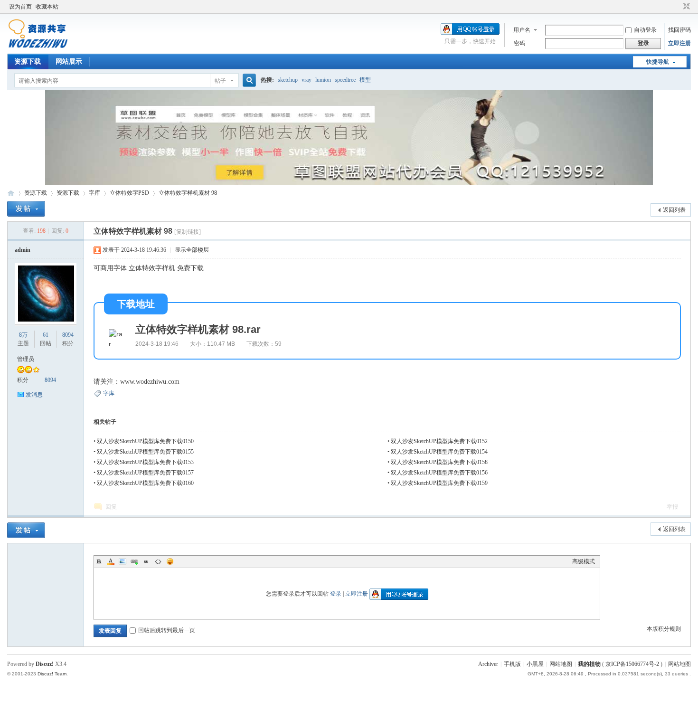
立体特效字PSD (129, 193)
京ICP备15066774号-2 (632, 664)
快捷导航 (657, 61)
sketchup (288, 79)
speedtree (345, 79)
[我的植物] (37, 48)
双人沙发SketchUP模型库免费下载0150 (145, 441)
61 (45, 335)
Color (110, 561)
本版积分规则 (664, 629)
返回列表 (674, 210)
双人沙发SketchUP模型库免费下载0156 (439, 472)
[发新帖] (26, 209)
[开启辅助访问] (677, 6)
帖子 (220, 80)
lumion (323, 79)
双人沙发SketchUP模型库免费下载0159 (439, 483)
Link (134, 561)
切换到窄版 (685, 6)
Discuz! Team (52, 673)
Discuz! (45, 664)
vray (306, 79)
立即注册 (679, 43)
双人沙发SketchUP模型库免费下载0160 (145, 483)
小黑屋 (535, 664)
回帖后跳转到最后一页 (166, 630)
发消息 (34, 394)
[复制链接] (187, 231)
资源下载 (27, 61)
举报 (672, 506)
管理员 (25, 359)
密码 (519, 43)
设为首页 (20, 6)
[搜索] (248, 80)
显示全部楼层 (192, 250)
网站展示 (69, 61)
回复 (111, 506)
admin (22, 250)
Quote (146, 561)
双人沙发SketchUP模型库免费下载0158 (439, 462)
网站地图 (560, 664)
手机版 (512, 664)
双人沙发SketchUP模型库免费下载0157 (145, 472)
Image (122, 561)
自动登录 (645, 30)
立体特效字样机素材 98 (188, 193)
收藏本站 (47, 6)
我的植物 (11, 193)
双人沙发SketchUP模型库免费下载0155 (145, 451)
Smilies (170, 561)
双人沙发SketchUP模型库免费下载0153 (145, 462)
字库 (94, 193)
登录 (335, 593)
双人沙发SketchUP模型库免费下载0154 (439, 451)
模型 (365, 79)
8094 (68, 335)
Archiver (488, 664)
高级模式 (583, 561)
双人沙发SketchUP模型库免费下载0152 (439, 441)
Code (158, 561)
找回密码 (679, 30)
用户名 (521, 30)
